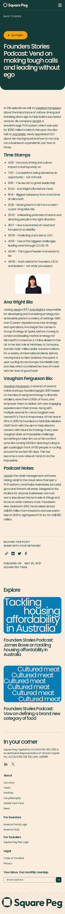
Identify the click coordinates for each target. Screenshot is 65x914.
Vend (36, 121)
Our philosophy (12, 798)
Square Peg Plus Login (16, 842)
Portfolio (8, 793)
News (7, 808)
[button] (60, 5)
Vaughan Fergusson (48, 108)
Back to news (12, 16)
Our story (9, 782)
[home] (21, 5)
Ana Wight (19, 134)
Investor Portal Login (15, 824)
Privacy (8, 863)
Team (7, 788)
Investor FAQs (12, 829)
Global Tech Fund (13, 803)
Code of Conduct (14, 858)
